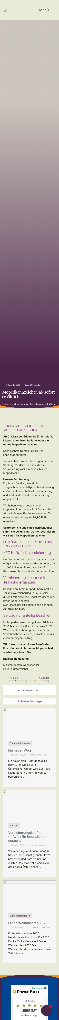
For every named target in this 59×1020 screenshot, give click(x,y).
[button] (46, 10)
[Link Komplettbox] (29, 747)
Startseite (6, 404)
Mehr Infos (37, 987)
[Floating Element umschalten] (46, 1010)
